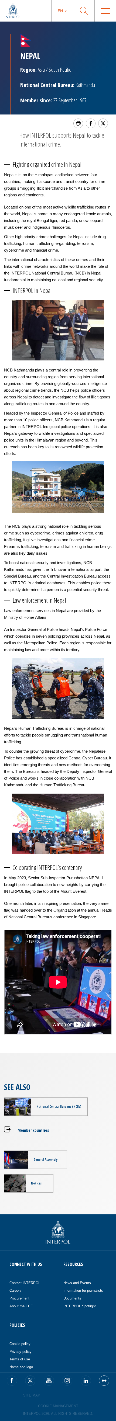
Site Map (31, 1395)
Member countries (33, 1130)
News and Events (77, 1283)
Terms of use (19, 1359)
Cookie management (58, 1406)
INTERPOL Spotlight (79, 1306)
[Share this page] (90, 123)
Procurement (19, 1298)
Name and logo (21, 1367)
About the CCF (21, 1306)
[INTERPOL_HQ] (104, 1380)
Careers (15, 1290)
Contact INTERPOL (24, 1283)
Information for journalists (83, 1290)
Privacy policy (20, 1352)
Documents (72, 1298)
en (60, 11)
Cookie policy (19, 1344)
